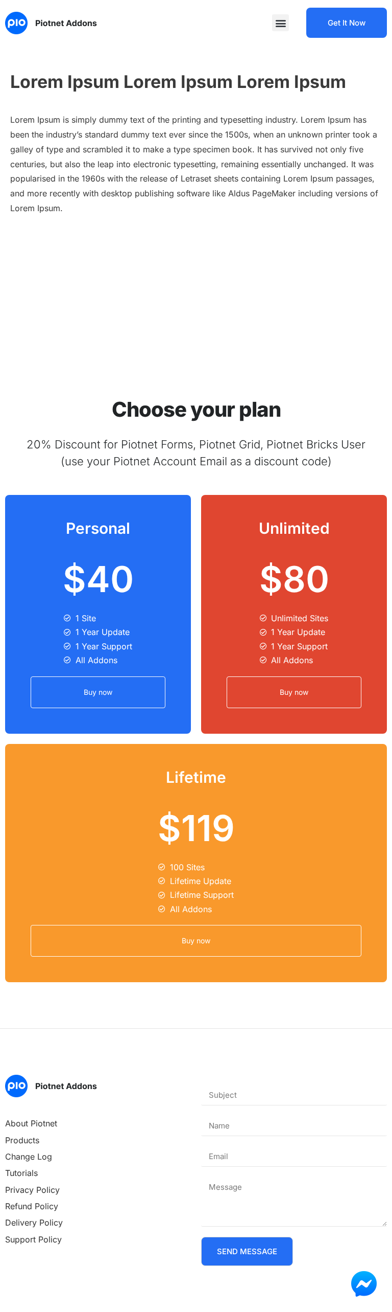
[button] (280, 22)
